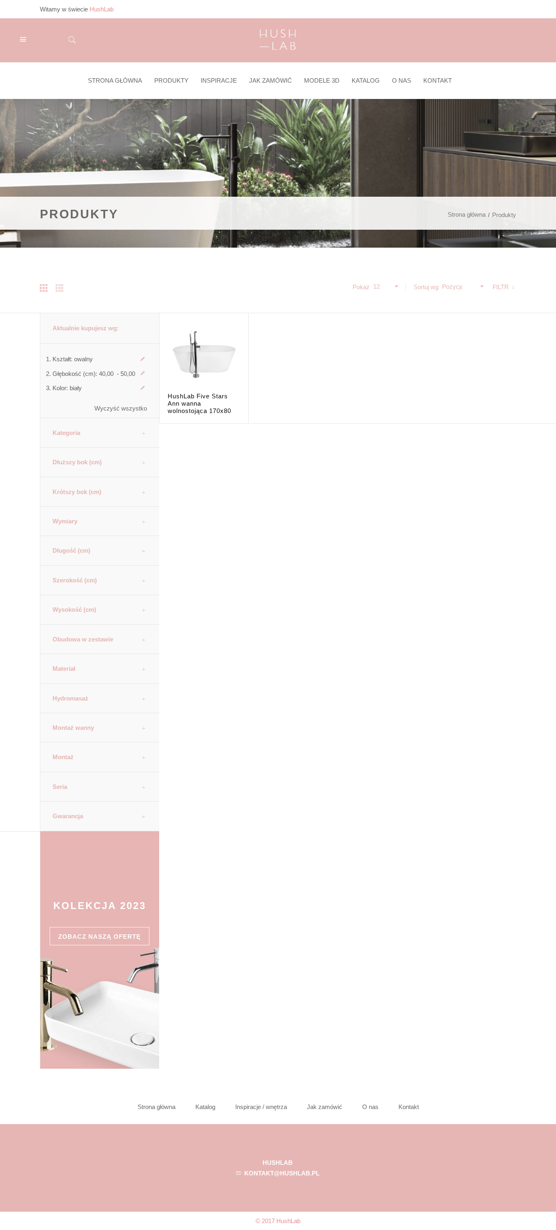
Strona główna (467, 214)
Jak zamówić (324, 1106)
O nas (370, 1106)
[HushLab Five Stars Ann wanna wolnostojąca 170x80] (204, 357)
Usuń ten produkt (143, 359)
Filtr (501, 287)
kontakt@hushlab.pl (282, 1173)
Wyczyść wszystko (120, 408)
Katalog (205, 1106)
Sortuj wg (426, 287)
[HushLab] (278, 38)
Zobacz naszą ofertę (99, 936)
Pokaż (361, 287)
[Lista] (59, 288)
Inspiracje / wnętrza (261, 1106)
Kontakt (408, 1106)
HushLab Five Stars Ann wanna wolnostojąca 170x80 (199, 403)
